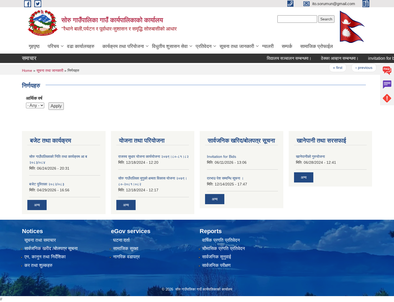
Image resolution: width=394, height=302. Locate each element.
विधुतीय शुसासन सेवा (170, 46)
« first (332, 67)
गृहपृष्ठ (34, 46)
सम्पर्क (287, 46)
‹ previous (358, 67)
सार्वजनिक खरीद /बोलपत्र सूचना (51, 248)
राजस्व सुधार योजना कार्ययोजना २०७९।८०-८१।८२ (153, 156)
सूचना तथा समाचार (40, 240)
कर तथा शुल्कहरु (38, 265)
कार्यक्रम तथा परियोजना (123, 46)
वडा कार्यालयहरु (80, 46)
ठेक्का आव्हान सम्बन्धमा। (334, 58)
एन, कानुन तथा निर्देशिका (45, 256)
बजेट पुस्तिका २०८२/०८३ (46, 184)
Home (27, 70)
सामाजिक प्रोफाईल (316, 46)
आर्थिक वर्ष (34, 98)
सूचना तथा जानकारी (237, 46)
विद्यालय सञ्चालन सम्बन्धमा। (283, 58)
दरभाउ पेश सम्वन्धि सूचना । (225, 178)
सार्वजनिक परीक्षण (216, 265)
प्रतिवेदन (203, 46)
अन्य (37, 205)
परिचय (53, 46)
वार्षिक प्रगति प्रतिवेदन (221, 240)
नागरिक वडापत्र (126, 256)
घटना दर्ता (121, 240)
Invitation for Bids (221, 156)
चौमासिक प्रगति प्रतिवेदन (223, 248)
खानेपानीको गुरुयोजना (310, 156)
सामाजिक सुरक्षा (125, 248)
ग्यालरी (268, 46)
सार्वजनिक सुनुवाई (216, 256)
